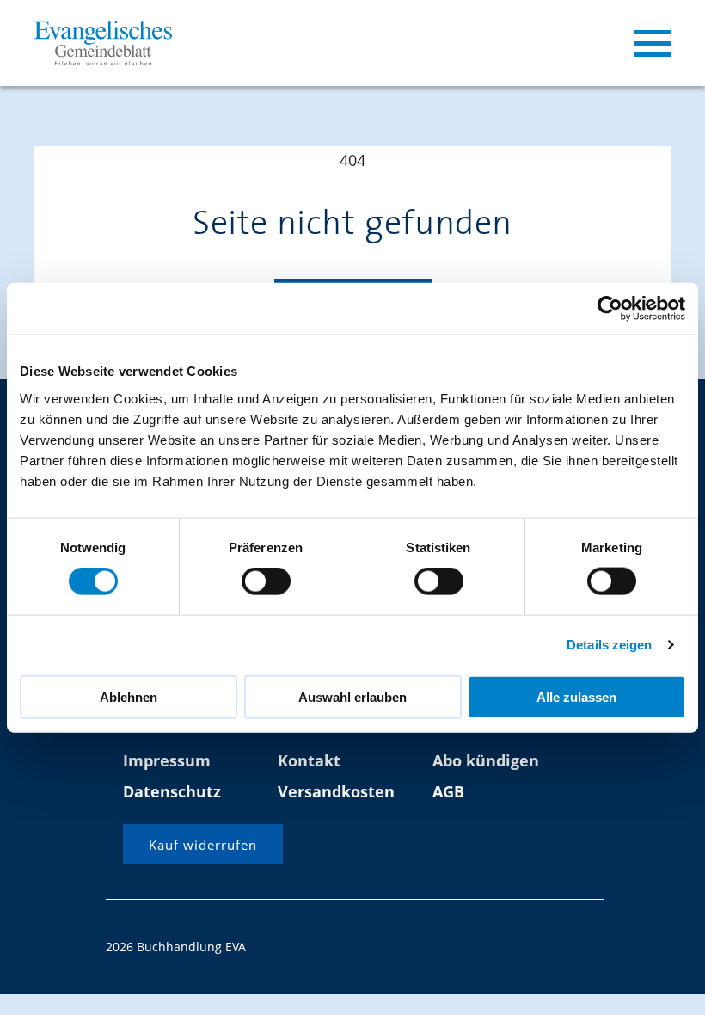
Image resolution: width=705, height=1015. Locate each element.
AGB (448, 791)
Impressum (167, 760)
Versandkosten (336, 791)
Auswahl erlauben (352, 696)
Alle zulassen (576, 696)
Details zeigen (609, 644)
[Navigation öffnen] (652, 43)
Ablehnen (128, 696)
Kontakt (309, 760)
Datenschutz (172, 791)
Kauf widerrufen (203, 844)
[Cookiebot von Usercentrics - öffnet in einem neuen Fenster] (610, 309)
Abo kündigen (485, 760)
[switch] (266, 581)
